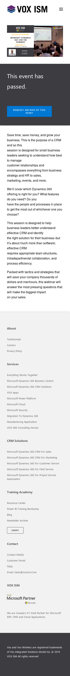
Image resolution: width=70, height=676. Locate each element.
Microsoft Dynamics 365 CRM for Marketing (32, 457)
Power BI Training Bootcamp (23, 508)
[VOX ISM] (27, 9)
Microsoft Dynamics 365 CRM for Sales (29, 451)
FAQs (10, 566)
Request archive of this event (30, 111)
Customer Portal (16, 560)
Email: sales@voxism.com (22, 572)
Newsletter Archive (17, 520)
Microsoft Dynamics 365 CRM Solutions (29, 386)
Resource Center (16, 503)
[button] (61, 9)
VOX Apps (13, 392)
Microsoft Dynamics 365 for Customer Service (33, 463)
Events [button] (15, 530)
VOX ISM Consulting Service (22, 427)
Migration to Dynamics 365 (22, 416)
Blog (9, 514)
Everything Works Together (22, 375)
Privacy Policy (14, 351)
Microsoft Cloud (16, 404)
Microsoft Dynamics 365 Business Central (30, 380)
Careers (11, 345)
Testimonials (14, 339)
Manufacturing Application (22, 421)
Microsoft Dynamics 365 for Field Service (30, 469)
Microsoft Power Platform (21, 398)
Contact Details (15, 554)
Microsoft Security (17, 410)
